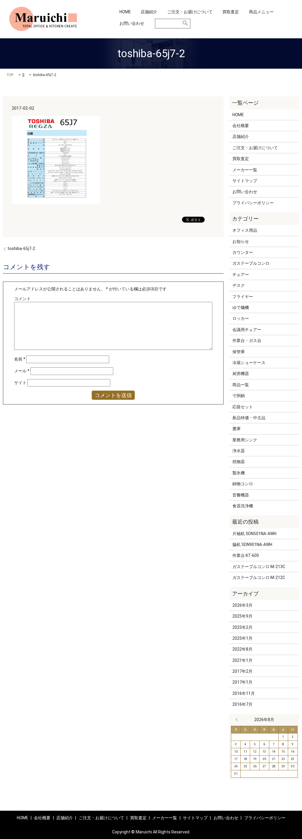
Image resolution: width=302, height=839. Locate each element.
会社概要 (240, 125)
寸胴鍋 (238, 395)
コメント (22, 298)
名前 (19, 359)
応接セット (242, 406)
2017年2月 (242, 671)
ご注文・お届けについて (190, 11)
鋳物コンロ (242, 483)
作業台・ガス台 (246, 340)
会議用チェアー (246, 329)
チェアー (240, 274)
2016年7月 (242, 704)
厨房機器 (240, 373)
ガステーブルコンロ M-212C (258, 577)
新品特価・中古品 (248, 417)
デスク (238, 285)
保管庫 (238, 351)
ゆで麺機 (240, 307)
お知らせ (240, 241)
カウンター (242, 252)
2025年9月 (242, 616)
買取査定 (230, 11)
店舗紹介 (149, 11)
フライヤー (242, 296)
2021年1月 (242, 660)
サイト (20, 382)
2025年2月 (242, 627)
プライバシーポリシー (253, 202)
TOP (10, 75)
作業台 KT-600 (245, 555)
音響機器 (240, 495)
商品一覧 (240, 384)
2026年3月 (242, 605)
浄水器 (238, 450)
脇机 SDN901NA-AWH (252, 544)
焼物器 (238, 461)
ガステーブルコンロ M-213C (258, 566)
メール (21, 370)
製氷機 (238, 473)
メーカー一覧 (244, 169)
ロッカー (240, 318)
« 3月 (238, 719)
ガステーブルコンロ (251, 263)
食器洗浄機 (242, 506)
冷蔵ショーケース (248, 362)
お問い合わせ (131, 23)
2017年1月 (242, 682)
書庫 (236, 428)
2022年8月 (242, 649)
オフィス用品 (244, 230)
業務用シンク (244, 439)
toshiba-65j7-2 (21, 248)
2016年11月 (243, 693)
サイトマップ (244, 180)
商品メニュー (261, 11)
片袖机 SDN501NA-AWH (254, 533)
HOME (125, 11)
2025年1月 (242, 638)
